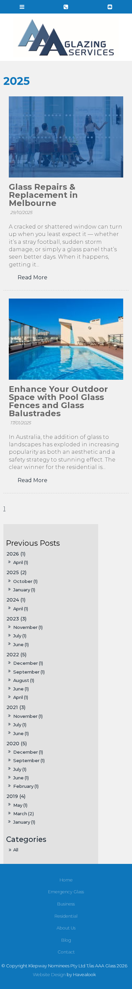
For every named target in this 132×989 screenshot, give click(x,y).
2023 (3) (16, 619)
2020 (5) (16, 743)
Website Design (49, 974)
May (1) (20, 805)
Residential (66, 916)
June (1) (21, 644)
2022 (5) (16, 655)
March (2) (23, 813)
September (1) (29, 672)
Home (66, 879)
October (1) (25, 581)
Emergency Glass (66, 891)
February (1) (26, 786)
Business (66, 903)
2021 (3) (15, 707)
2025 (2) (16, 572)
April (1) (20, 562)
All (15, 849)
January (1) (24, 589)
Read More (32, 277)
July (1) (19, 635)
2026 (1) (15, 554)
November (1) (28, 627)
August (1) (23, 680)
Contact (66, 952)
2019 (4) (15, 796)
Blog (66, 940)
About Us (66, 928)
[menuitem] (66, 880)
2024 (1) (15, 600)
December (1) (28, 663)
